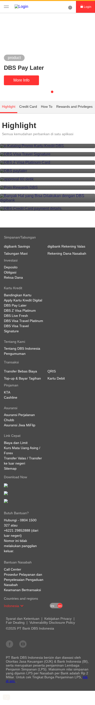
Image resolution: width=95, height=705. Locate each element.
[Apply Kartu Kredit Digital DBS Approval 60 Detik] (47, 179)
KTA (7, 392)
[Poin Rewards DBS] (47, 187)
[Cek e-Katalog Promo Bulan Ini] (47, 146)
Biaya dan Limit (16, 443)
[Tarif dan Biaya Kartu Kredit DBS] (47, 208)
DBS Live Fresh (16, 316)
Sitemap (10, 468)
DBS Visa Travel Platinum (23, 321)
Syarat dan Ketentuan (22, 619)
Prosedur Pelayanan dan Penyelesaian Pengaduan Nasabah (23, 580)
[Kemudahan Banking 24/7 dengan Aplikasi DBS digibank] (47, 198)
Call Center (12, 569)
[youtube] (23, 643)
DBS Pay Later (15, 305)
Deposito (11, 267)
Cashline (10, 397)
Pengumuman (15, 354)
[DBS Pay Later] (47, 171)
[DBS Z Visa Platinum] (47, 162)
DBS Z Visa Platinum (20, 310)
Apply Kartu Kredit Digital (23, 300)
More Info (21, 80)
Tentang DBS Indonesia (22, 348)
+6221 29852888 (17, 530)
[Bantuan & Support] (70, 7)
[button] (22, 606)
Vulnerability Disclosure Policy (52, 622)
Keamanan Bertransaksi (22, 590)
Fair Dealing (15, 622)
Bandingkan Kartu (17, 295)
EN (52, 606)
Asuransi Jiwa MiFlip (19, 425)
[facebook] (9, 643)
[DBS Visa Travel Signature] (47, 154)
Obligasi (10, 272)
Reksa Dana (13, 277)
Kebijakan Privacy (58, 619)
